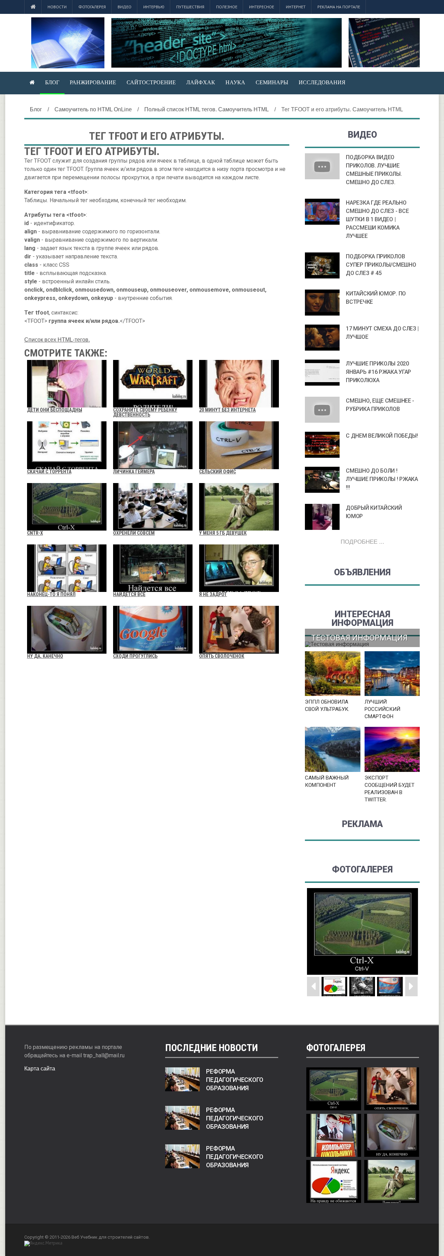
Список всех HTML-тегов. (57, 340)
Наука (235, 82)
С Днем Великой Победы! (382, 435)
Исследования (322, 82)
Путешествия (190, 6)
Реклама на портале (338, 6)
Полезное (226, 6)
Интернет (296, 6)
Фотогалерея (92, 6)
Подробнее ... (362, 542)
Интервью (153, 6)
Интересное (261, 6)
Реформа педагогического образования (234, 1080)
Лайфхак (200, 82)
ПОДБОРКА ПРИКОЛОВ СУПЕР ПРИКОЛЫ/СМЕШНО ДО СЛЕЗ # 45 (381, 264)
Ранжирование (93, 82)
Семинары (272, 82)
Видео (124, 6)
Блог (52, 82)
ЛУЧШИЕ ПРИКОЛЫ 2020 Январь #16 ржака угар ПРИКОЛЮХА (378, 372)
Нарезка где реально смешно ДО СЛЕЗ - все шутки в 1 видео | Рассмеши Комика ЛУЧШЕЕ (377, 219)
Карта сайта (39, 1069)
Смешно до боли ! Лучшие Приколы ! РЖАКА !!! (382, 479)
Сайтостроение (151, 82)
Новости (57, 6)
